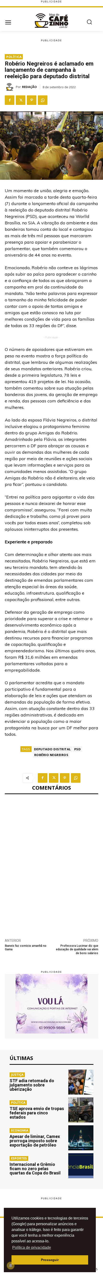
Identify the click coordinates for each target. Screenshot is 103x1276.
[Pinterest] (31, 100)
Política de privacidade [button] (31, 1247)
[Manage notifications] (10, 1265)
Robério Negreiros (51, 755)
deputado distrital (52, 749)
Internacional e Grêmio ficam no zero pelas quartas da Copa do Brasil (35, 1168)
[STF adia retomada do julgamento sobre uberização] (80, 1082)
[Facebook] (9, 100)
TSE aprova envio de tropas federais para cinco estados (37, 1113)
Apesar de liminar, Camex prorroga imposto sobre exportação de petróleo (35, 1140)
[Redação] (10, 87)
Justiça (17, 1074)
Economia (19, 1130)
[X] (20, 100)
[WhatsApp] (42, 100)
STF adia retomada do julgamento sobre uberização (32, 1085)
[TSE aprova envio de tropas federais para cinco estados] (80, 1109)
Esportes (19, 1158)
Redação (29, 87)
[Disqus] (51, 863)
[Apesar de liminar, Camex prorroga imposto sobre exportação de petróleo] (80, 1137)
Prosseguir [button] (50, 1260)
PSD (77, 749)
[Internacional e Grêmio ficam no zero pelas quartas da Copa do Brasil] (80, 1165)
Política (14, 57)
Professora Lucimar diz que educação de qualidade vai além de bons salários (77, 949)
